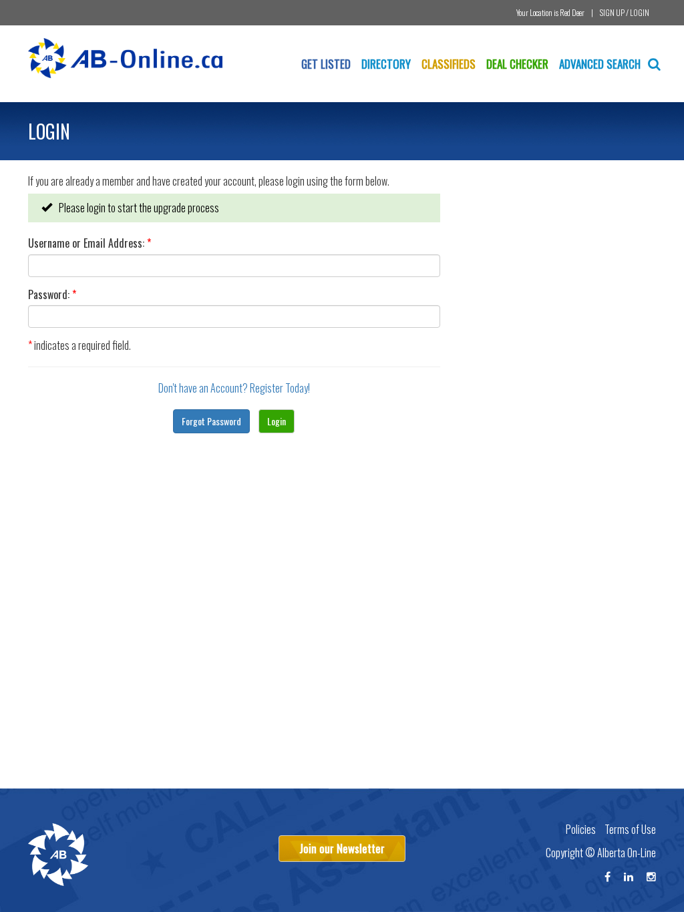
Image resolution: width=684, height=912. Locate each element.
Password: (52, 294)
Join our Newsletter (342, 848)
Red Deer (572, 12)
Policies (581, 829)
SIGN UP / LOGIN (624, 12)
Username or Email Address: (89, 243)
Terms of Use (630, 829)
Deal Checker (517, 63)
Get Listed (326, 63)
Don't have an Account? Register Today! (234, 388)
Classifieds (448, 63)
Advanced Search (601, 63)
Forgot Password (211, 421)
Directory (386, 63)
